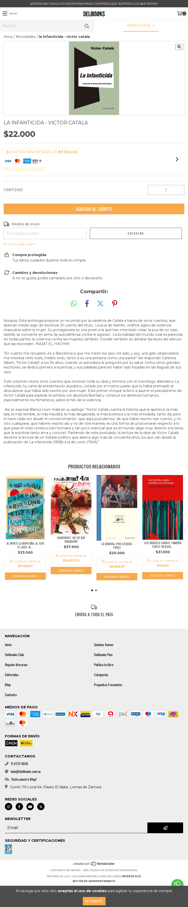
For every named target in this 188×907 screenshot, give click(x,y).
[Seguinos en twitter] (41, 806)
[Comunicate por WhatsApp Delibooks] (177, 884)
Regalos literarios (16, 664)
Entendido (94, 901)
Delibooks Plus (103, 654)
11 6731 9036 (19, 763)
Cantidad (13, 190)
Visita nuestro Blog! (23, 779)
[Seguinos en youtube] (30, 806)
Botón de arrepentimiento (94, 881)
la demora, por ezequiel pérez (116, 545)
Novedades (25, 36)
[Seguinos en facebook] (19, 806)
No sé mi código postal (19, 244)
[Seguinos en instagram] (8, 806)
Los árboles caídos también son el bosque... (162, 544)
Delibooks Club (14, 654)
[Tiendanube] (94, 865)
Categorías (101, 674)
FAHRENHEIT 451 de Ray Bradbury (71, 539)
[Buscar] (87, 25)
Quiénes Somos (103, 644)
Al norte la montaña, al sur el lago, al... (25, 545)
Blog (8, 684)
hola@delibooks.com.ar (26, 771)
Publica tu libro (103, 664)
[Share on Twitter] (100, 304)
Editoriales (12, 674)
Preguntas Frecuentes (108, 684)
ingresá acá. (131, 876)
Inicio (8, 36)
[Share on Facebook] (87, 304)
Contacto (11, 694)
